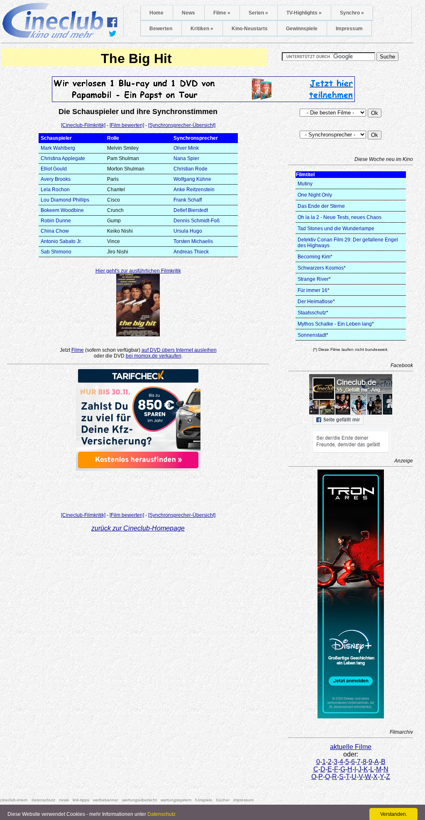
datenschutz (43, 800)
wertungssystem (176, 800)
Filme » (221, 13)
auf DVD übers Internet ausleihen (179, 350)
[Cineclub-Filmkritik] (83, 125)
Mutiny (305, 184)
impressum (243, 800)
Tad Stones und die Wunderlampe (336, 228)
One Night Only (315, 195)
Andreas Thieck (191, 252)
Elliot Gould (54, 169)
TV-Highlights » (304, 13)
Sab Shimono (56, 252)
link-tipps (81, 800)
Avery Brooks (56, 179)
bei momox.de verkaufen (153, 356)
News (188, 13)
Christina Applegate (63, 158)
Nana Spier (186, 158)
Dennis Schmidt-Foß (196, 221)
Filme (77, 350)
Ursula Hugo (187, 231)
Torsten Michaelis (193, 241)
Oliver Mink (186, 148)
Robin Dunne (56, 221)
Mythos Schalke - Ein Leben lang (335, 324)
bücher (223, 800)
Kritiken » (202, 29)
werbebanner (105, 800)
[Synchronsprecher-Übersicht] (181, 125)
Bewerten (160, 29)
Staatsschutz (312, 313)
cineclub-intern (14, 800)
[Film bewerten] (127, 125)
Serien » (258, 13)
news (64, 800)
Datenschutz (161, 814)
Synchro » (352, 13)
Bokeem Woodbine (62, 210)
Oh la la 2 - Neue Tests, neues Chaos (339, 217)
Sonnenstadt (312, 335)
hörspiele (203, 800)
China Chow (55, 231)
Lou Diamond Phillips (65, 200)
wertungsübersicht (139, 800)
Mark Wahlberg (58, 148)
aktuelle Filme (350, 746)
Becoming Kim (314, 257)
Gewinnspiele (302, 29)
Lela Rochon (55, 189)
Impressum (349, 29)
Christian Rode (190, 169)
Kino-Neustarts (250, 29)
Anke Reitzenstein (194, 189)
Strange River (313, 279)
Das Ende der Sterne (321, 206)
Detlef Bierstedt (190, 210)
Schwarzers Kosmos (321, 268)
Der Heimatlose (315, 301)
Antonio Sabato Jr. (61, 241)
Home (156, 13)
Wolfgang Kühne (192, 179)
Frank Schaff (187, 200)
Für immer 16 (312, 290)
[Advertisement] (138, 489)
